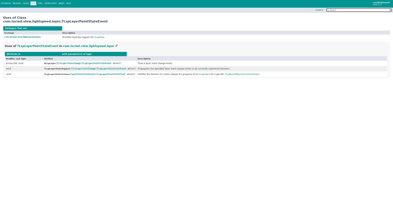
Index (61, 3)
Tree (40, 3)
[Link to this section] (116, 46)
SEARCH (319, 10)
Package (17, 3)
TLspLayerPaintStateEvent (44, 28)
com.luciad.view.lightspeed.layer (22, 37)
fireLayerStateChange (68, 63)
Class (26, 3)
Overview (6, 3)
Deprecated (51, 3)
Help (68, 3)
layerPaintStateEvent (82, 74)
